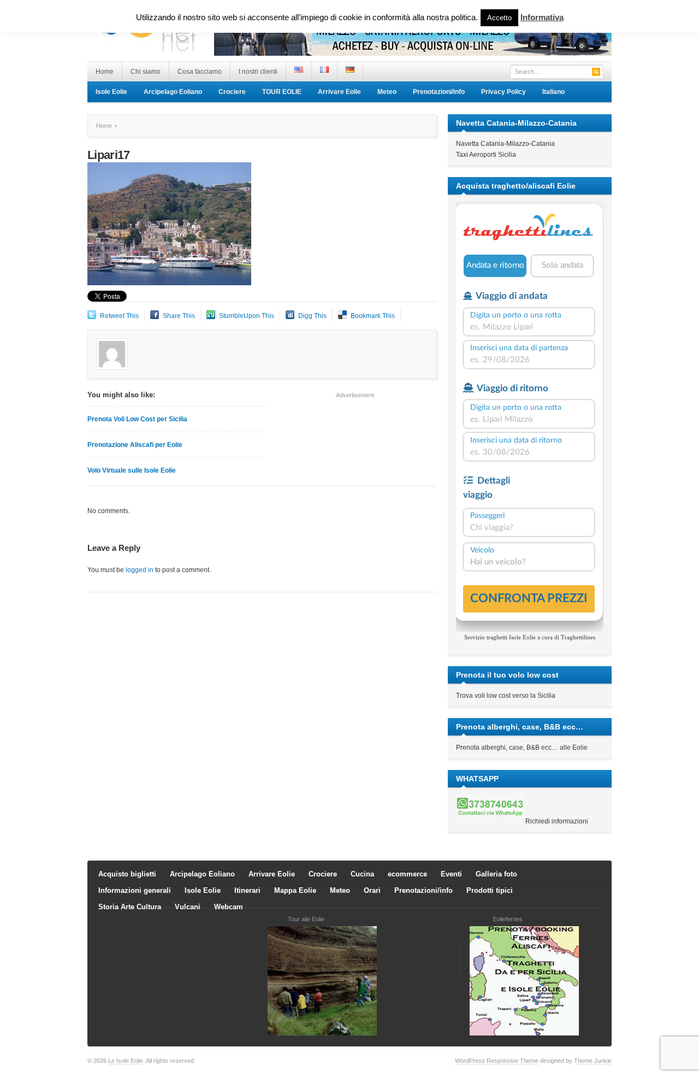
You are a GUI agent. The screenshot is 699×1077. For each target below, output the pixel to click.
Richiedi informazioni (556, 821)
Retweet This (119, 316)
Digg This (312, 316)
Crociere (232, 92)
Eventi (451, 874)
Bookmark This (373, 316)
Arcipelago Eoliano (173, 92)
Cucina (362, 874)
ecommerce (407, 874)
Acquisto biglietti (127, 874)
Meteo (386, 92)
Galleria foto (496, 874)
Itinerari (247, 890)
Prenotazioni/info (439, 92)
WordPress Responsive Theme (496, 1060)
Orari (372, 890)
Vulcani (187, 907)
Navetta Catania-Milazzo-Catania (505, 144)
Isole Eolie (111, 92)
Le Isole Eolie (125, 1060)
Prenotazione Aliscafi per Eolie (134, 445)
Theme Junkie (593, 1060)
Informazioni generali (134, 890)
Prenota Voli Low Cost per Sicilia (137, 419)
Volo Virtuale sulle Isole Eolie (131, 470)
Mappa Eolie (295, 890)
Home (105, 71)
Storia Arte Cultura (129, 907)
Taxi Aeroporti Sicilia (486, 154)
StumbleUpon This (246, 316)
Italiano (553, 92)
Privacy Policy (503, 92)
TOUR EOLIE (281, 92)
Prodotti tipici (489, 890)
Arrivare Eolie (339, 92)
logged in (139, 570)
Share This (179, 316)
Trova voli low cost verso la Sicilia (505, 695)
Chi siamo (146, 71)
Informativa (542, 17)
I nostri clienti (258, 71)
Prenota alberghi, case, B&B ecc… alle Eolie (522, 747)
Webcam (228, 907)
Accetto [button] (499, 18)
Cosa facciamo (199, 71)
